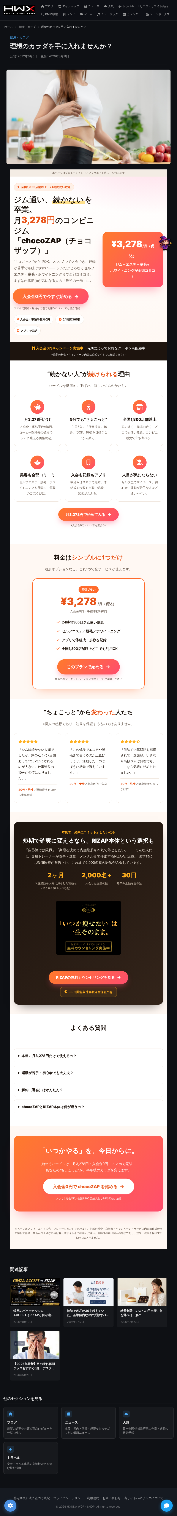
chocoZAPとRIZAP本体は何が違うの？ (53, 1107)
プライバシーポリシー (68, 1498)
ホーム (8, 27)
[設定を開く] (10, 1506)
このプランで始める (88, 667)
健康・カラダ (27, 27)
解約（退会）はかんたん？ (42, 1090)
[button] (165, 243)
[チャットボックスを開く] (167, 1506)
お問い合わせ (112, 1498)
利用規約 (93, 1498)
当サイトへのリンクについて (143, 1498)
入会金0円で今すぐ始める (50, 296)
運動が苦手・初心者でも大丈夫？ (47, 1073)
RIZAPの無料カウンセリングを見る (88, 977)
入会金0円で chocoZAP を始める (88, 1186)
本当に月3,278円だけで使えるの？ (49, 1056)
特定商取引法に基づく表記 (32, 1498)
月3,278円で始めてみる (88, 514)
